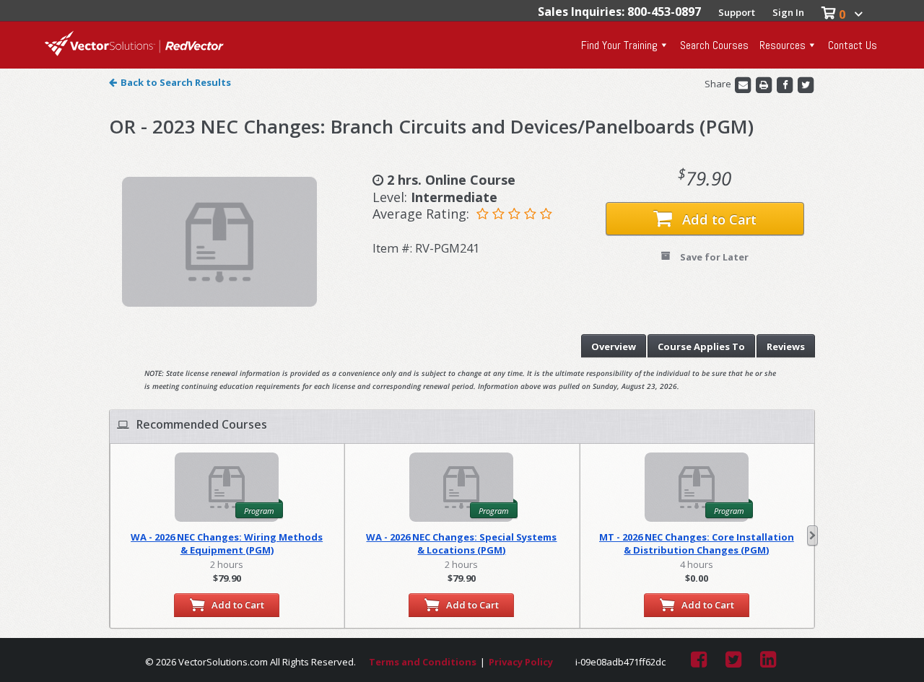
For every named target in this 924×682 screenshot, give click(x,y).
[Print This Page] (764, 83)
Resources (782, 45)
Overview (613, 346)
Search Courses (714, 45)
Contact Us (852, 45)
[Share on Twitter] (805, 83)
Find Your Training (619, 45)
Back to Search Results (176, 82)
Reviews (786, 346)
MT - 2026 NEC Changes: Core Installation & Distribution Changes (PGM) (696, 543)
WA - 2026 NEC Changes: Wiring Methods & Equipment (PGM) (227, 543)
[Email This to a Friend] (743, 83)
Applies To (701, 346)
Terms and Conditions (422, 661)
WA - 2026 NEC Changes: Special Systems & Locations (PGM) (461, 543)
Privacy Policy (521, 661)
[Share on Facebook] (785, 83)
